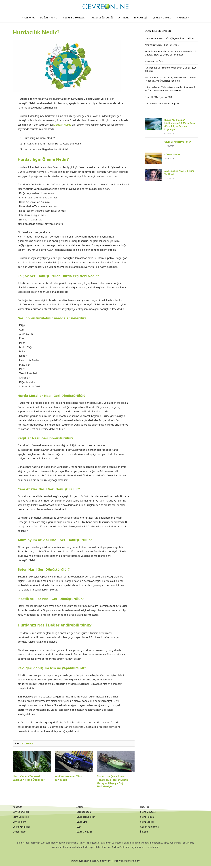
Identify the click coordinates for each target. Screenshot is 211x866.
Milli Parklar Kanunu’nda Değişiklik (163, 103)
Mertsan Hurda (62, 124)
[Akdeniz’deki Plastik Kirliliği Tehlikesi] (153, 175)
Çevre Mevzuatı (148, 811)
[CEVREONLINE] (105, 6)
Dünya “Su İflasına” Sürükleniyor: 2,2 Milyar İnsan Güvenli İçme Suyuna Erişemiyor (180, 124)
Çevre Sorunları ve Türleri (177, 141)
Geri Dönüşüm (83, 811)
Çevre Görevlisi (84, 831)
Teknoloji (140, 17)
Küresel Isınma (172, 154)
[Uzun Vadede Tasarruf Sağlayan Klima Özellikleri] (32, 761)
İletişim (144, 831)
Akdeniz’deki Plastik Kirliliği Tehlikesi (179, 173)
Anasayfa (28, 17)
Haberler (183, 17)
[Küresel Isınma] (153, 158)
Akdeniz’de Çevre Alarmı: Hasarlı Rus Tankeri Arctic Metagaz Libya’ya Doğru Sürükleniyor (112, 781)
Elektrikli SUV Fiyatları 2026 (158, 96)
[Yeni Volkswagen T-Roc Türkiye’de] (74, 761)
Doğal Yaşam (49, 17)
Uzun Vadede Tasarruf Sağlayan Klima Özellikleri (29, 778)
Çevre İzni (81, 821)
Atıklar (123, 17)
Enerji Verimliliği (21, 826)
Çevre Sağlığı (147, 821)
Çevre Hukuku (161, 17)
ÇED (78, 826)
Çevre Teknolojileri (85, 816)
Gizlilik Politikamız (149, 826)
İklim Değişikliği (102, 17)
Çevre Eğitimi (20, 821)
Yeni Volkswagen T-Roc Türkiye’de (69, 778)
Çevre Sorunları (74, 17)
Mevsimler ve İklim (154, 61)
